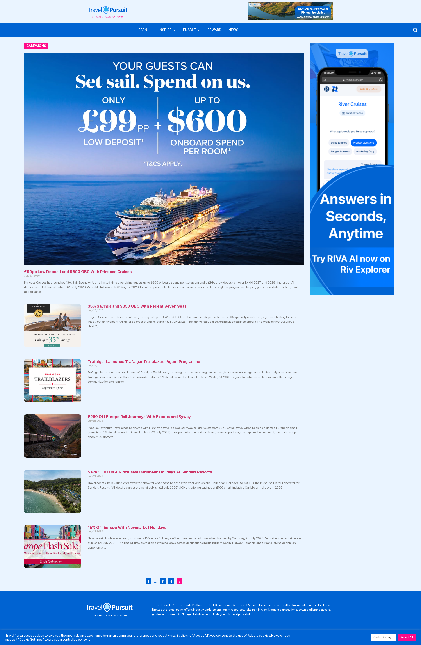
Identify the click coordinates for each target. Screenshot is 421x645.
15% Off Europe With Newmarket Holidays (127, 527)
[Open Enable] (198, 30)
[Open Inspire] (174, 30)
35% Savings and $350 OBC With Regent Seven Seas (137, 306)
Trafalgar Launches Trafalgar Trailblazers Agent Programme (144, 361)
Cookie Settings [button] (383, 637)
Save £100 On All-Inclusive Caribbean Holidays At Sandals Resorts (150, 472)
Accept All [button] (406, 637)
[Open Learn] (150, 30)
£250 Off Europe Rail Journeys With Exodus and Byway (139, 416)
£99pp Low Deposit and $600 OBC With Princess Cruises (78, 271)
